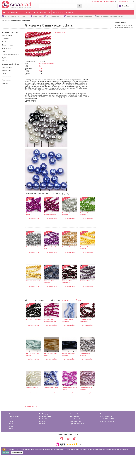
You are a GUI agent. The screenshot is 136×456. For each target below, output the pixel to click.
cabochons (5, 38)
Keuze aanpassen (17, 452)
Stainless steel (6, 77)
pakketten (5, 61)
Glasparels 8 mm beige (69, 247)
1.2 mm (41, 70)
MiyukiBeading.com (108, 421)
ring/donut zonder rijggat (10, 64)
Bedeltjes (12, 419)
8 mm (40, 68)
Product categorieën (15, 12)
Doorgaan (6, 452)
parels (52, 63)
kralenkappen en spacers (10, 54)
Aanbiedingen (57, 12)
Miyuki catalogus (44, 419)
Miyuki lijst (42, 421)
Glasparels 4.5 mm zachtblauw (67, 320)
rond (40, 66)
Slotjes (11, 428)
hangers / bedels (7, 45)
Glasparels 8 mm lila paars (50, 247)
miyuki (4, 58)
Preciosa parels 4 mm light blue (32, 354)
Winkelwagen (120, 22)
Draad (11, 421)
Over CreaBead (74, 416)
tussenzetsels (6, 80)
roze (40, 65)
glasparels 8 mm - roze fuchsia (20, 20)
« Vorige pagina (31, 406)
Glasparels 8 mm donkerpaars (67, 281)
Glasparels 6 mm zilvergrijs (85, 354)
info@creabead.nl (106, 416)
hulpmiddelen (6, 48)
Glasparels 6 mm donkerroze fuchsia (50, 320)
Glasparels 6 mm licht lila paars (86, 388)
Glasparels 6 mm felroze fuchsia (69, 388)
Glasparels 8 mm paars (87, 281)
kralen (4, 51)
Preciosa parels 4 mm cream (50, 354)
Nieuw (28, 12)
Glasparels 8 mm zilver (33, 247)
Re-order (42, 424)
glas (40, 63)
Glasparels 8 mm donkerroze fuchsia (50, 213)
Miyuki (11, 426)
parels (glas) (46, 63)
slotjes (4, 73)
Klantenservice (123, 1)
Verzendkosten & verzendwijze (79, 419)
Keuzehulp (69, 12)
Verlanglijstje (110, 1)
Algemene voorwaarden (77, 424)
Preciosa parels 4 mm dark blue (68, 354)
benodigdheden (7, 35)
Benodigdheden (13, 416)
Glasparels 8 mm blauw (51, 387)
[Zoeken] (79, 6)
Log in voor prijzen (59, 32)
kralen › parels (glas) (71, 300)
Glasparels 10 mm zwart (33, 319)
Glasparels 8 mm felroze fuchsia (33, 213)
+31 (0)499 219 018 (107, 419)
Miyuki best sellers (45, 416)
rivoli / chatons (7, 67)
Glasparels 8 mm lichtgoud (85, 247)
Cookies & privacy (75, 421)
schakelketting (6, 70)
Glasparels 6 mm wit (32, 387)
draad (4, 42)
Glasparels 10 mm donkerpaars (85, 320)
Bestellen (124, 6)
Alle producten (6, 20)
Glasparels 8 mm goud (33, 281)
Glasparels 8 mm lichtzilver (67, 213)
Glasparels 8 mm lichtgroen (85, 213)
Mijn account (98, 1)
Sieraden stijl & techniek (41, 12)
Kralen (11, 424)
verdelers (5, 83)
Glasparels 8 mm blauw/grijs (49, 281)
